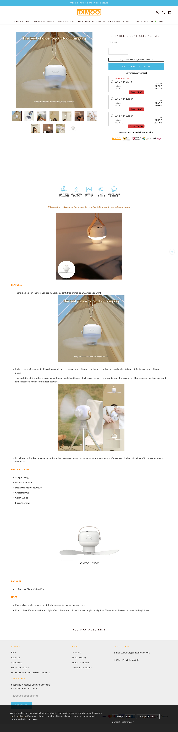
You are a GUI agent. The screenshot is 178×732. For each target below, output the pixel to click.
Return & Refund (80, 662)
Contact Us (16, 662)
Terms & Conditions (82, 667)
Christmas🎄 (150, 21)
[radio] (136, 85)
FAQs (14, 652)
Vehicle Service (134, 21)
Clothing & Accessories (44, 21)
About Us (15, 657)
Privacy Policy (79, 657)
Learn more (32, 719)
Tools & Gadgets (115, 21)
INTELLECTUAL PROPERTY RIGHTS (30, 672)
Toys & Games (83, 21)
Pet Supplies (98, 21)
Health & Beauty (66, 21)
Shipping (76, 652)
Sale (161, 21)
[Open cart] (169, 12)
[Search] (163, 12)
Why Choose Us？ (20, 667)
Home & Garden (21, 21)
